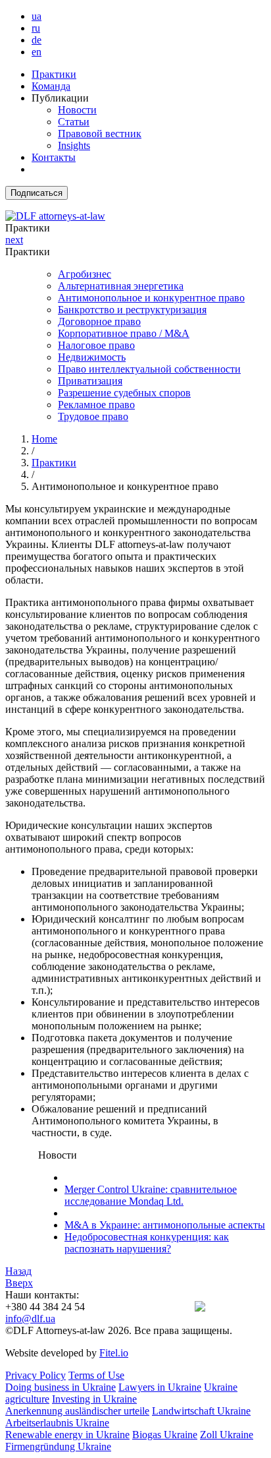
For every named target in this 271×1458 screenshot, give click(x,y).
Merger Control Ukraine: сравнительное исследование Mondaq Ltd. (150, 1195)
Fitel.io (113, 1352)
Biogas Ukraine (164, 1434)
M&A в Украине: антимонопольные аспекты (164, 1224)
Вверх (19, 1283)
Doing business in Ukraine (60, 1387)
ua (36, 16)
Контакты (54, 157)
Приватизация (90, 380)
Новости (77, 109)
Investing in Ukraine (94, 1399)
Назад (18, 1271)
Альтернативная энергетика (121, 285)
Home (44, 438)
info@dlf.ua (30, 1318)
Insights (74, 145)
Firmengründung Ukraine (58, 1446)
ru (36, 28)
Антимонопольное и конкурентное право (151, 297)
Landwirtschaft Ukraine (201, 1410)
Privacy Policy (35, 1375)
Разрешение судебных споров (124, 392)
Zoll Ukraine (226, 1434)
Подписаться (36, 193)
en (36, 51)
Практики (54, 74)
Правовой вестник (99, 133)
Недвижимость (92, 357)
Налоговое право (96, 345)
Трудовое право (93, 416)
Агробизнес (84, 274)
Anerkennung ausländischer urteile (77, 1410)
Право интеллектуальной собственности (149, 369)
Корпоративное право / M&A (123, 333)
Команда (51, 86)
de (36, 40)
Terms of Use (96, 1375)
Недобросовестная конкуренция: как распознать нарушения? (146, 1242)
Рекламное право (96, 404)
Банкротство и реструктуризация (132, 309)
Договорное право (99, 321)
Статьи (73, 121)
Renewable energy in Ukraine (67, 1434)
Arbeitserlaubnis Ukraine (57, 1422)
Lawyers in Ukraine (159, 1387)
